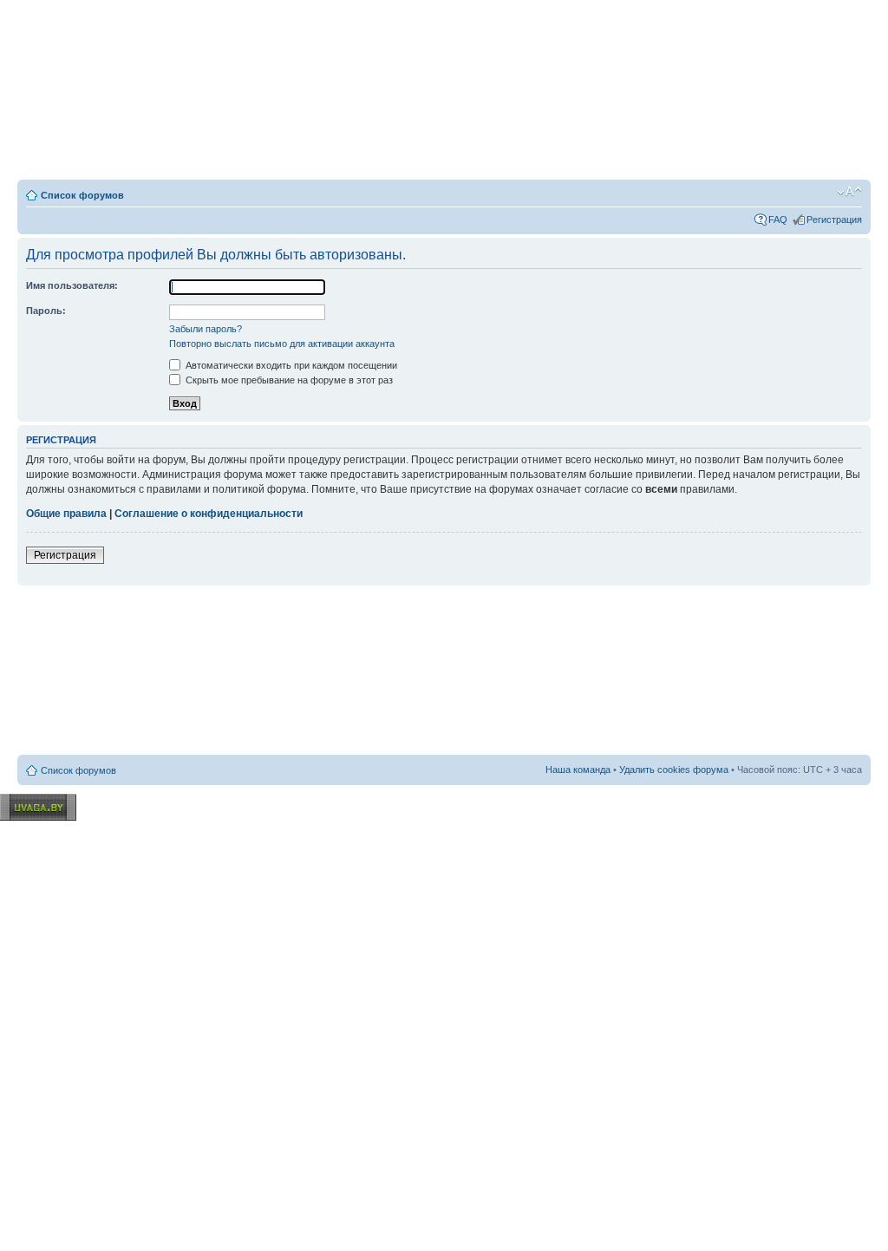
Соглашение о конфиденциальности (208, 514)
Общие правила (66, 514)
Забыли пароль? (205, 329)
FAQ (777, 219)
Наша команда (577, 769)
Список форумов (82, 195)
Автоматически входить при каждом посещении (290, 365)
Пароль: (46, 310)
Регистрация (834, 219)
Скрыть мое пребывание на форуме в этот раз (288, 380)
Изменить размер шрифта (849, 192)
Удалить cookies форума (673, 769)
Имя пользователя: (72, 285)
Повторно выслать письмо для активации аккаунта (282, 343)
